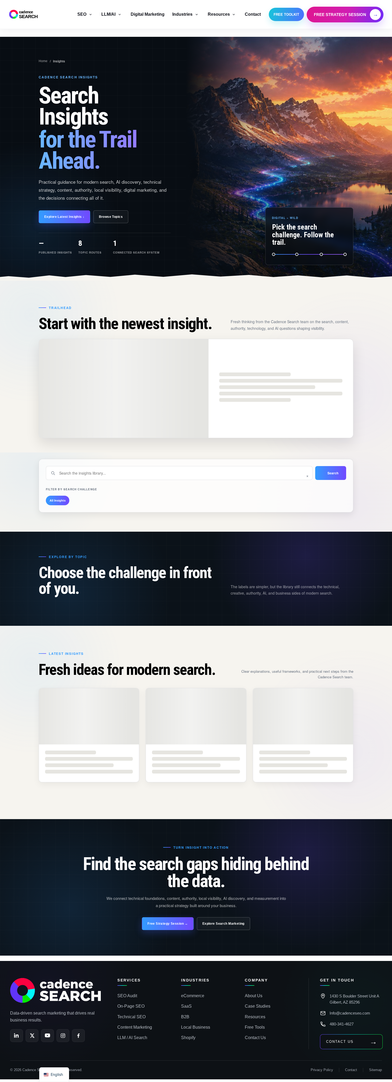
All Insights (58, 500)
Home (43, 61)
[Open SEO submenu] (90, 14)
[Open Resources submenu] (234, 14)
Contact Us (255, 1037)
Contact (253, 14)
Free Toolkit (286, 15)
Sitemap (375, 1070)
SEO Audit (127, 995)
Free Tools (255, 1027)
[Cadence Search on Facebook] (78, 1035)
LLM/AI (108, 14)
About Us (253, 995)
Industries (182, 14)
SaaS (186, 1006)
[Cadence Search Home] (55, 990)
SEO (81, 14)
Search (332, 473)
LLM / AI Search (132, 1037)
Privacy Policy (322, 1070)
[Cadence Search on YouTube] (47, 1035)
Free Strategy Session (346, 14)
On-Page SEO (131, 1006)
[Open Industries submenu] (196, 14)
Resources (219, 14)
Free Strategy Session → (167, 923)
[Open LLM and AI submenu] (119, 14)
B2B (185, 1017)
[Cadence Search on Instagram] (63, 1035)
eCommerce (192, 995)
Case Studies (257, 1006)
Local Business (195, 1027)
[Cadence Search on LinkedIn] (16, 1035)
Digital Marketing (148, 14)
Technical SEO (131, 1017)
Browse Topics (111, 217)
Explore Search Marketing (223, 923)
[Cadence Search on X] (32, 1035)
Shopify (188, 1037)
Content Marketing (134, 1027)
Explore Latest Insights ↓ (64, 217)
